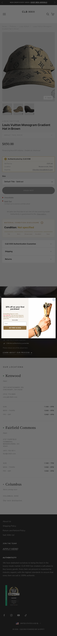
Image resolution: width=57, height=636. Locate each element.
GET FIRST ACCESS (15, 327)
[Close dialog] (54, 299)
